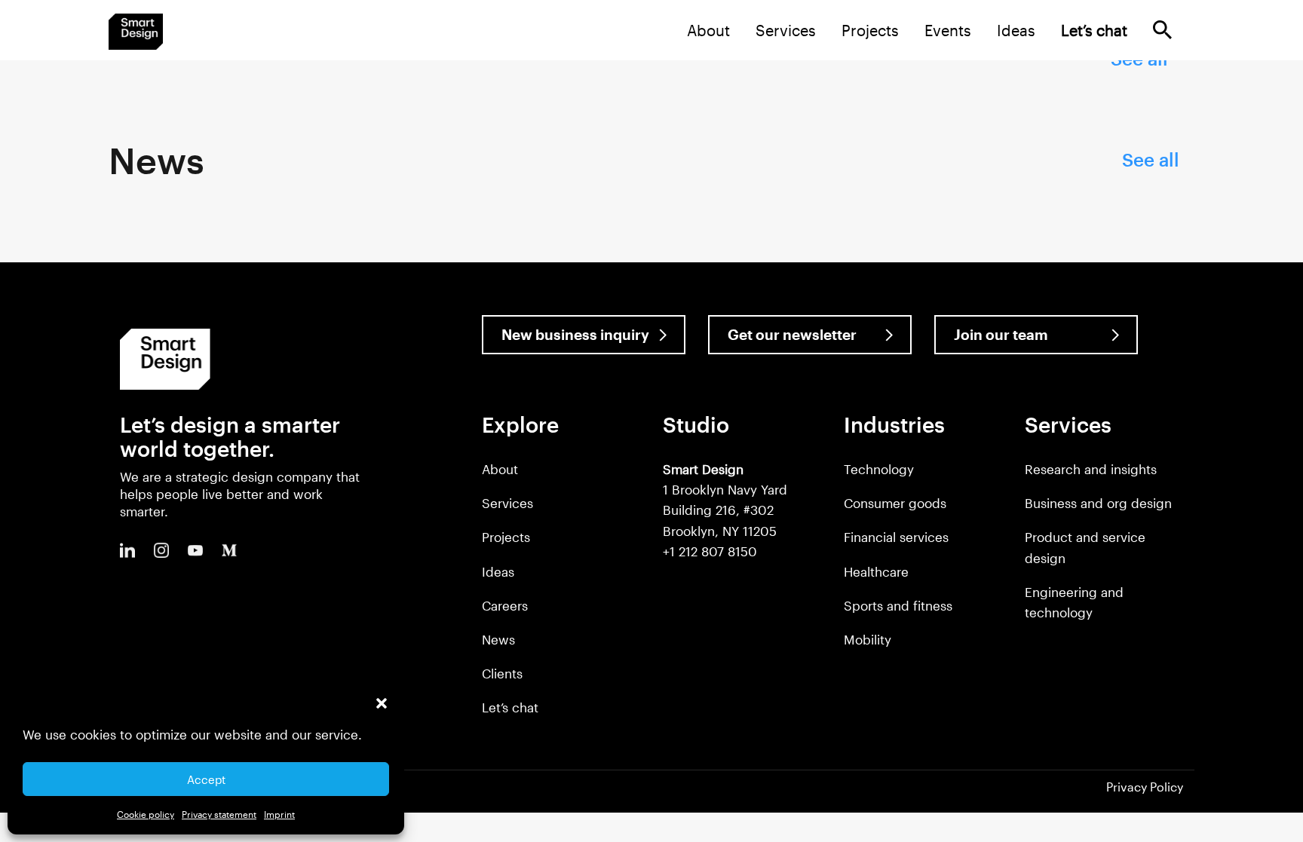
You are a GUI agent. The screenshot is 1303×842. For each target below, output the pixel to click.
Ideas (1016, 30)
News (498, 639)
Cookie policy (145, 814)
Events (947, 30)
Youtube (195, 550)
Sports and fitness (898, 605)
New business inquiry (575, 334)
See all (1150, 159)
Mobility (867, 639)
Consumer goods (895, 502)
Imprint (279, 814)
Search (1162, 29)
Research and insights (1091, 468)
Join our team (1001, 334)
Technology (879, 468)
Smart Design (136, 32)
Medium (229, 550)
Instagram (161, 550)
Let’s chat (510, 707)
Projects (870, 30)
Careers (505, 605)
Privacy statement (219, 814)
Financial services (896, 536)
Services (786, 30)
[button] (381, 703)
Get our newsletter (792, 334)
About (708, 30)
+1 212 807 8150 (710, 551)
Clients (502, 673)
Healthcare (876, 571)
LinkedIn (127, 550)
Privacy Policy (1144, 786)
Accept (206, 779)
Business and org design (1098, 502)
